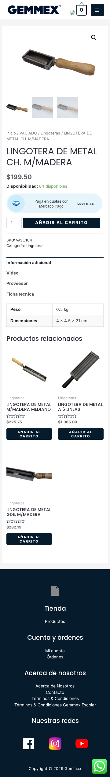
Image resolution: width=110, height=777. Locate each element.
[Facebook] (28, 743)
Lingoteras (50, 133)
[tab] (55, 262)
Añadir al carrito (61, 222)
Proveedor (17, 283)
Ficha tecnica (20, 294)
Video (12, 273)
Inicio (11, 133)
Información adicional (28, 262)
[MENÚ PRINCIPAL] (97, 10)
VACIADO (28, 133)
